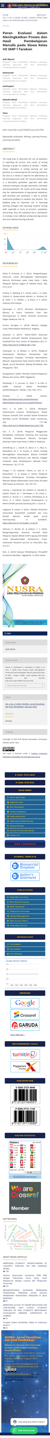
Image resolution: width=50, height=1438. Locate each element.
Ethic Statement (17, 907)
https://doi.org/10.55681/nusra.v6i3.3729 (26, 130)
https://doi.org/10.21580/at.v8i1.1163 (19, 344)
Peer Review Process (19, 902)
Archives (41, 15)
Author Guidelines (17, 812)
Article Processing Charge (22, 831)
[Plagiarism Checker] (25, 1072)
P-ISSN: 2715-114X (25, 782)
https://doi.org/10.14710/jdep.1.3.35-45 (20, 523)
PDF (8, 633)
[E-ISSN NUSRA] (25, 1103)
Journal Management (19, 916)
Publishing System (18, 926)
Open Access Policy (18, 921)
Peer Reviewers (16, 807)
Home (5, 15)
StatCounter (31, 1177)
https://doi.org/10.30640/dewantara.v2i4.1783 (23, 425)
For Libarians (15, 954)
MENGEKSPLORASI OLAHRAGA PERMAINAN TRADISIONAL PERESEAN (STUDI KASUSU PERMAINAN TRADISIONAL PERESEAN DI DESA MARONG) (25, 1294)
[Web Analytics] (19, 1177)
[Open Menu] (2, 5)
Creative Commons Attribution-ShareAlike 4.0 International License (22, 1377)
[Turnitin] (25, 1059)
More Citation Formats (17, 685)
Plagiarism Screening (19, 911)
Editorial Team (16, 802)
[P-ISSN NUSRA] (25, 1125)
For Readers (15, 944)
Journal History (16, 826)
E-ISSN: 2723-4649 (25, 775)
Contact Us (14, 835)
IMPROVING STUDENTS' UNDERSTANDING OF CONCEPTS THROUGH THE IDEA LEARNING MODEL (25, 1266)
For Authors (15, 949)
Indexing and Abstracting (21, 821)
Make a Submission (25, 844)
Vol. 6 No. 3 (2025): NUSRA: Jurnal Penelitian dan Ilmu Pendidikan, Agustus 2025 (25, 19)
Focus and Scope (17, 797)
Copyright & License (18, 897)
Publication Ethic (17, 816)
